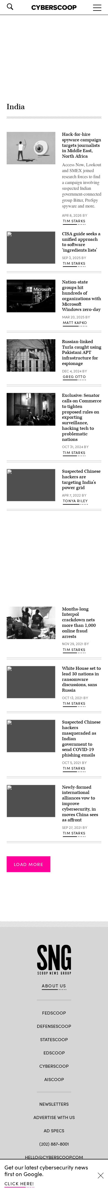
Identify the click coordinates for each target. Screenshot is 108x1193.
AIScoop (54, 1079)
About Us (54, 985)
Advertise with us (54, 1117)
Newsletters (54, 1104)
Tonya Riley (75, 500)
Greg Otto (74, 376)
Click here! (19, 1183)
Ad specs (54, 1130)
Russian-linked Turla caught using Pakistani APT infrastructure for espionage (81, 353)
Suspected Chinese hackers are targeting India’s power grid (81, 479)
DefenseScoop (54, 1026)
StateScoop (54, 1039)
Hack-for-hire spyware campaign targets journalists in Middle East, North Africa (81, 145)
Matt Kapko (75, 322)
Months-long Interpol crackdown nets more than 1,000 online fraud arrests (79, 623)
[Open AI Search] (18, 6)
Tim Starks (74, 220)
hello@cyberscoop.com (54, 1157)
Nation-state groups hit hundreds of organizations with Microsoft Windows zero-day (81, 296)
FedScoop (54, 1013)
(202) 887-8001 (54, 1144)
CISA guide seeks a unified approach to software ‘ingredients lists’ (81, 242)
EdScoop (54, 1053)
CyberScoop (54, 1066)
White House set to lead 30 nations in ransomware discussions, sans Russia (81, 679)
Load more (28, 864)
